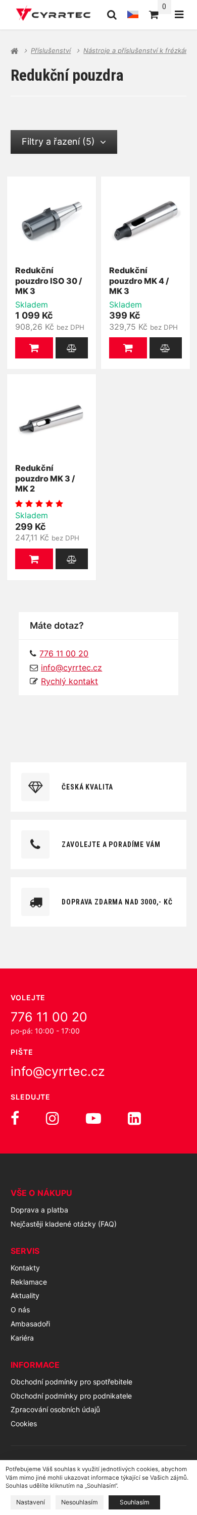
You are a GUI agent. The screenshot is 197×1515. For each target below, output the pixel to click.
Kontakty (25, 1267)
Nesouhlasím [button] (79, 1502)
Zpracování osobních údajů (55, 1409)
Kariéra (22, 1338)
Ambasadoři (30, 1323)
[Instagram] (52, 1118)
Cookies (24, 1423)
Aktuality (25, 1295)
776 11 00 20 (49, 1016)
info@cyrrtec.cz (71, 667)
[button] (34, 347)
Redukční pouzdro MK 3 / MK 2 (45, 478)
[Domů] (53, 14)
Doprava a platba (39, 1209)
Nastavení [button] (30, 1502)
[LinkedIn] (134, 1118)
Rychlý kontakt (69, 681)
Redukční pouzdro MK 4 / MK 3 (139, 280)
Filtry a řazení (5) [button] (58, 141)
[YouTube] (93, 1118)
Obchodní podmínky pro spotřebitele (71, 1381)
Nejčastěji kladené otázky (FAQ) (64, 1224)
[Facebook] (15, 1118)
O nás (20, 1309)
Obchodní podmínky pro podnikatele (71, 1395)
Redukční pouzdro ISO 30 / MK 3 (48, 280)
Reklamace (29, 1282)
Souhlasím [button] (135, 1502)
